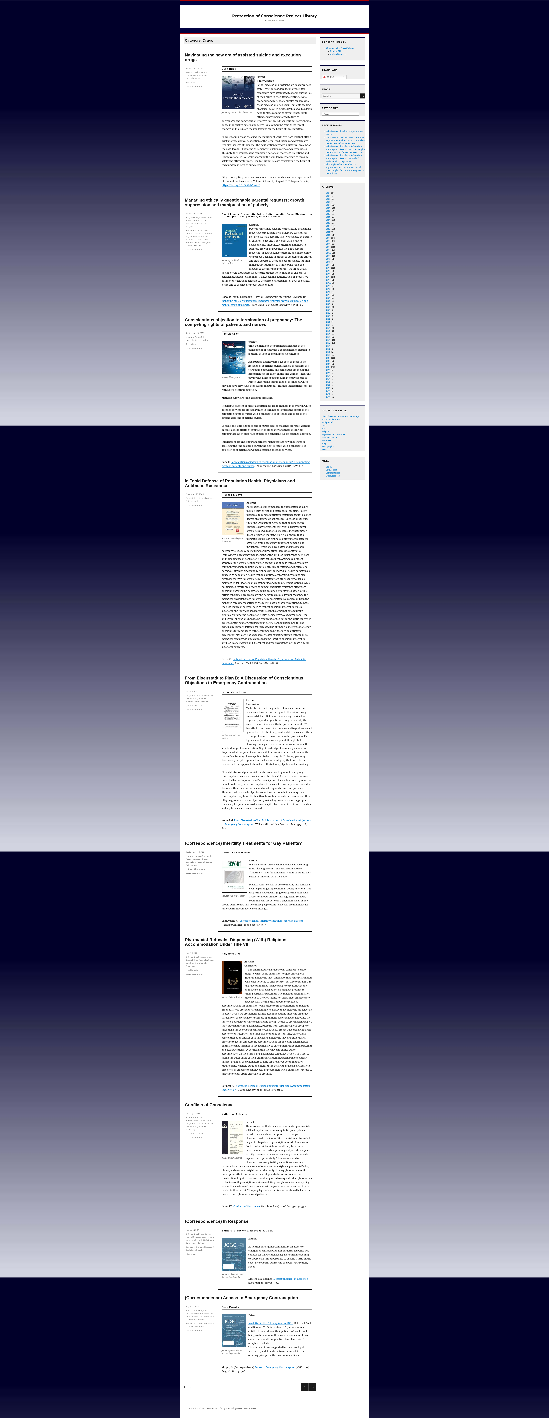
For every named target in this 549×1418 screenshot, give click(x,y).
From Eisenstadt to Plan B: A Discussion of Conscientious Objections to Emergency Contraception (244, 680)
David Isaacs (198, 233)
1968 (328, 361)
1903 (328, 388)
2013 (328, 226)
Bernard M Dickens (194, 1247)
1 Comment (191, 1254)
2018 (328, 211)
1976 (328, 337)
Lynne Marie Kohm (194, 705)
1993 (328, 286)
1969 (328, 358)
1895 (328, 397)
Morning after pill (198, 698)
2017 (328, 214)
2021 (328, 202)
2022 (328, 199)
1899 (328, 391)
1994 (328, 283)
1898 (328, 394)
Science (204, 701)
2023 (328, 196)
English (330, 76)
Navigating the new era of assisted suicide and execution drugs (243, 57)
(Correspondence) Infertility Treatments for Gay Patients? (243, 843)
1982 (328, 319)
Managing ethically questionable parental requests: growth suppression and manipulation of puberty (244, 202)
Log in (329, 467)
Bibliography (328, 446)
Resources (326, 440)
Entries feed (331, 470)
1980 (328, 325)
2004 (328, 253)
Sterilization (202, 223)
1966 (328, 367)
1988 (328, 301)
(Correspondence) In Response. (290, 1278)
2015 (328, 220)
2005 (328, 250)
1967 (328, 364)
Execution (202, 75)
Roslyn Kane (191, 344)
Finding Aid (335, 51)
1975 (328, 340)
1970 (328, 355)
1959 (328, 370)
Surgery (189, 226)
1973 (328, 346)
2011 (328, 232)
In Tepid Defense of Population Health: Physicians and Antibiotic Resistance (240, 483)
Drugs (204, 72)
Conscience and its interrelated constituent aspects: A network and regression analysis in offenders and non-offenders (345, 140)
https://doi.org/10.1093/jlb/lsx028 (241, 185)
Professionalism (193, 701)
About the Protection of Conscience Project (341, 416)
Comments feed (333, 473)
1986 (328, 307)
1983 (328, 316)
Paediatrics (191, 223)
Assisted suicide (193, 72)
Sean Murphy (197, 1250)
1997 (328, 274)
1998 (328, 271)
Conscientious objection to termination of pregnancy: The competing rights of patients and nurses (243, 322)
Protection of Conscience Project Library (274, 15)
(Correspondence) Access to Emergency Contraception (241, 1297)
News (324, 449)
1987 (328, 304)
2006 (328, 247)
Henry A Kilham (200, 236)
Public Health (192, 501)
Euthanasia (191, 75)
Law (187, 698)
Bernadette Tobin (194, 230)
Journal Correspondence (197, 1237)
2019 (328, 208)
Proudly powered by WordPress (242, 1408)
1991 (328, 292)
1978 (328, 331)
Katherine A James (194, 1133)
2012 (328, 229)
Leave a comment (194, 86)
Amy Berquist (192, 970)
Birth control (191, 957)
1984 (328, 313)
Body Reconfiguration (196, 217)
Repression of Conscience (333, 434)
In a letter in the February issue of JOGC (270, 1323)
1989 (328, 298)
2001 (328, 262)
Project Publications (331, 419)
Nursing (204, 340)
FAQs (324, 443)
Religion (325, 431)
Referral (201, 1243)
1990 (328, 295)
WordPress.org (333, 476)
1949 (328, 376)
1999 (328, 268)
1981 (328, 322)
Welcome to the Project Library (340, 48)
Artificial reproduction (196, 856)
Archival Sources (338, 54)
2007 (328, 244)
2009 (328, 238)
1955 (328, 373)
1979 (328, 328)
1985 (328, 310)
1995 (328, 280)
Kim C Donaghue (203, 242)
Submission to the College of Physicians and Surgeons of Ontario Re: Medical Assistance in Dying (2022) (344, 158)
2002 (328, 259)
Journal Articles (193, 78)
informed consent (194, 239)
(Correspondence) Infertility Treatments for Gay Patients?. (272, 920)
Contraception (204, 957)
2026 (328, 193)
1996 (328, 277)
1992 (328, 289)
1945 (328, 379)
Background (327, 422)
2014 (328, 223)
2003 (328, 256)
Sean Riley (190, 82)
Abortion (190, 337)
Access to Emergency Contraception (275, 1367)
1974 (328, 343)
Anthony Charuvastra (195, 869)
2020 (328, 205)
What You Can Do (329, 437)
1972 (328, 349)
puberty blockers (193, 245)
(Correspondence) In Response (216, 1221)
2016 (328, 217)
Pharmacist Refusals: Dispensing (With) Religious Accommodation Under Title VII (235, 942)
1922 (328, 385)
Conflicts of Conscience (209, 1104)
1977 (328, 334)
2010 (328, 235)
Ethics (188, 220)
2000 (328, 265)
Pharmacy (190, 966)
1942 (328, 382)
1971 (328, 352)
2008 (328, 241)
